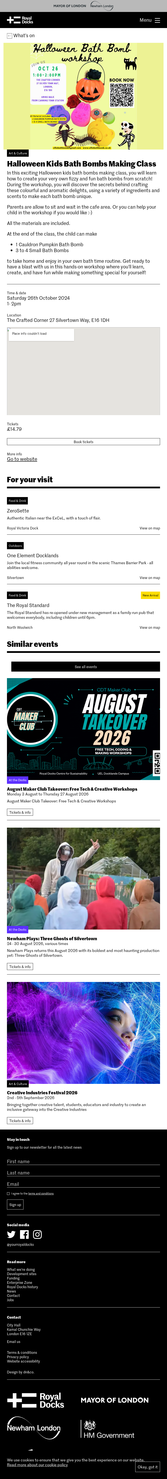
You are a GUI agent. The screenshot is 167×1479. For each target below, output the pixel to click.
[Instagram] (37, 1234)
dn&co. (28, 1371)
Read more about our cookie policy (37, 1464)
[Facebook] (24, 1234)
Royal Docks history (22, 1286)
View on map (150, 528)
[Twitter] (11, 1234)
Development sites (21, 1273)
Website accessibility (23, 1361)
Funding (13, 1278)
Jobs (10, 1299)
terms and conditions (41, 1193)
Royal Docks (20, 20)
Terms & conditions (22, 1352)
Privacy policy (18, 1356)
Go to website (22, 459)
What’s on (23, 35)
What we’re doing (21, 1269)
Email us (13, 1341)
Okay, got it (148, 1466)
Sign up (15, 1204)
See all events (86, 666)
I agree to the (32, 1193)
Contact (13, 1295)
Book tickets (83, 441)
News (11, 1291)
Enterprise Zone (19, 1282)
